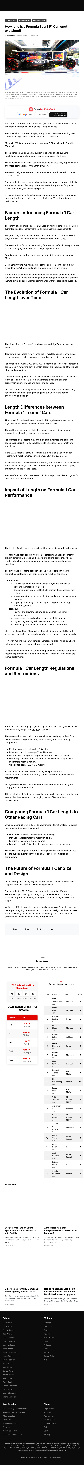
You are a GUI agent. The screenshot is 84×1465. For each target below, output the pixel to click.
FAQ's (46, 1427)
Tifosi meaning (9, 1416)
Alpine (46, 1352)
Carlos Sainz (8, 1371)
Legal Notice (49, 1408)
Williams (47, 1345)
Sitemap (47, 1434)
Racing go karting (10, 1431)
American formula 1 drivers (14, 1412)
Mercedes (48, 1326)
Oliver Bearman (9, 1360)
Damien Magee (42, 961)
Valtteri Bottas (8, 1374)
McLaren (47, 1323)
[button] (5, 5)
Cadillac (47, 1349)
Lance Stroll (7, 1356)
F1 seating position (10, 1423)
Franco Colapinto (10, 1386)
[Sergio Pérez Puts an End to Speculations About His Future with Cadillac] (22, 1206)
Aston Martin (49, 1337)
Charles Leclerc (9, 1337)
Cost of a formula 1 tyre (12, 1434)
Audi (45, 1360)
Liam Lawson (8, 1389)
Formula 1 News (24, 20)
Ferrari (46, 1330)
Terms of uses (49, 1416)
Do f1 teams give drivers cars (15, 1408)
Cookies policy (50, 1423)
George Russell (9, 1330)
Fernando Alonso (10, 1352)
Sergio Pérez (8, 1378)
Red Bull (47, 1334)
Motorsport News (39, 20)
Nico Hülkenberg (10, 1393)
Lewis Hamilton (9, 1341)
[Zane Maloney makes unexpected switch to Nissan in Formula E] (61, 1206)
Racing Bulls (49, 1356)
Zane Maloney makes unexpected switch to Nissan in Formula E (60, 1230)
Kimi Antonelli (8, 1334)
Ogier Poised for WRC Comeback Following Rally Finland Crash (22, 1290)
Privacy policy (49, 1420)
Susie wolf (7, 1420)
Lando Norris (8, 1323)
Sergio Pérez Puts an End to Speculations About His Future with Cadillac (20, 1230)
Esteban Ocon (8, 1363)
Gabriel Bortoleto (10, 1397)
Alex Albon (7, 1367)
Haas (46, 1341)
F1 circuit (6, 1427)
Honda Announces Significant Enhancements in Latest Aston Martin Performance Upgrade (59, 1292)
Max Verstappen (9, 1345)
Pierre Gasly (8, 1382)
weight (35, 729)
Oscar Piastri (8, 1326)
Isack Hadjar (8, 1349)
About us (47, 1412)
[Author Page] (42, 948)
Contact (47, 1431)
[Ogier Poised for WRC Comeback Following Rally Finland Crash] (22, 1267)
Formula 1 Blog (11, 20)
